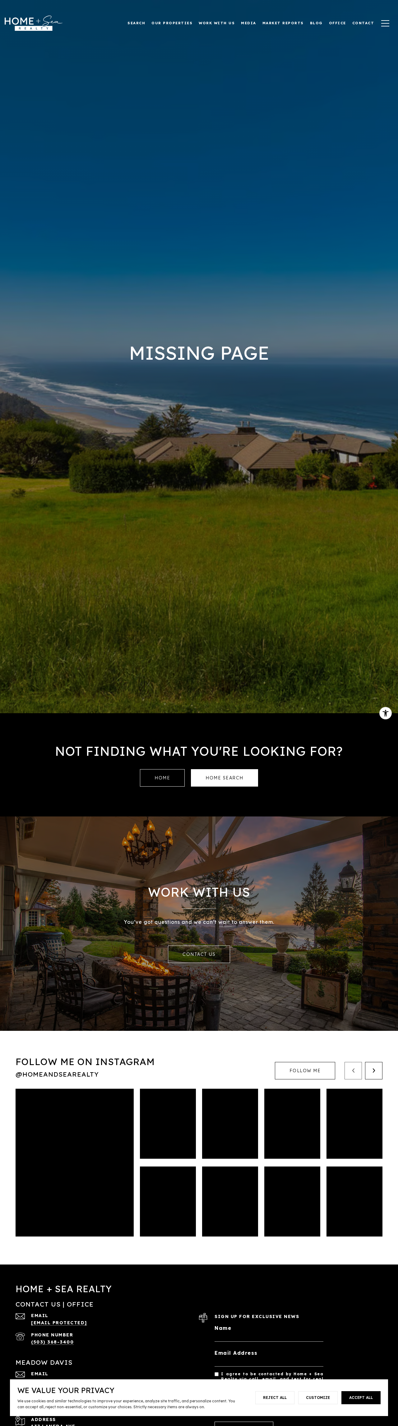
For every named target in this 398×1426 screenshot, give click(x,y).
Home (162, 778)
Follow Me (305, 1070)
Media (248, 23)
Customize (318, 1397)
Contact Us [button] (199, 954)
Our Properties (171, 23)
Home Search (224, 778)
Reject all (275, 1397)
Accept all (361, 1397)
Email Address (236, 1353)
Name (223, 1328)
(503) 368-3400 (52, 1342)
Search (136, 23)
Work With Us (217, 23)
